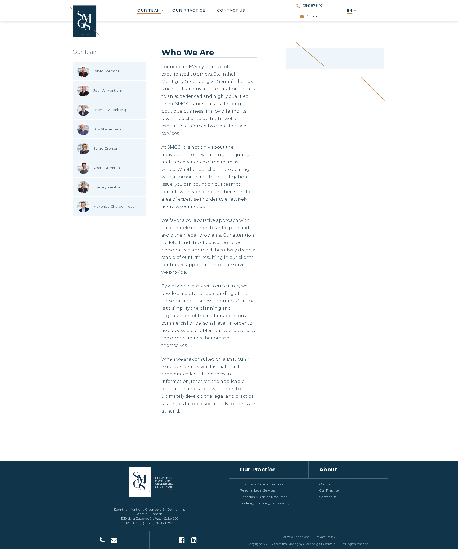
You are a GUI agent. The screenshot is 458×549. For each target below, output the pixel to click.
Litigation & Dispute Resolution (264, 497)
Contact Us (231, 10)
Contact (314, 16)
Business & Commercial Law (261, 484)
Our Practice (188, 10)
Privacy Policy (325, 537)
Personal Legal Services (257, 490)
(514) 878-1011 (314, 5)
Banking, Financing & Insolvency (265, 503)
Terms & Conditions (295, 537)
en (350, 10)
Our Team (149, 10)
